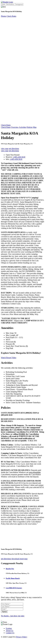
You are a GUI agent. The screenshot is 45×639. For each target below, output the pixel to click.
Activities (22, 127)
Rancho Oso (10, 569)
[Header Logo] (7, 2)
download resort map (19, 559)
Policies (30, 127)
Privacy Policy (21, 637)
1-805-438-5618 (19, 157)
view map (4, 148)
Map (34, 127)
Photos (3, 16)
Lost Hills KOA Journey (14, 588)
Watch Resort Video (8, 358)
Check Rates (11, 16)
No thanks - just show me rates (12, 616)
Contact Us (10, 633)
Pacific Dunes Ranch (13, 578)
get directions (14, 148)
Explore (9, 628)
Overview (15, 127)
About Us (9, 631)
